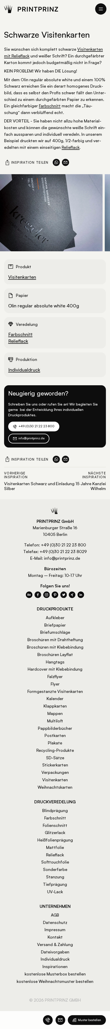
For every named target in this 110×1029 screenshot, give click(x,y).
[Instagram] (46, 594)
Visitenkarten (22, 277)
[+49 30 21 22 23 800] (48, 1020)
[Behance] (29, 594)
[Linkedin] (81, 594)
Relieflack (71, 147)
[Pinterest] (55, 594)
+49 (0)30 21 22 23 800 (63, 544)
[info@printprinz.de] (60, 1020)
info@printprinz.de (62, 558)
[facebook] (38, 594)
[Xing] (72, 594)
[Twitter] (63, 594)
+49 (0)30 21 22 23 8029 (63, 551)
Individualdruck (24, 369)
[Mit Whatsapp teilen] (56, 162)
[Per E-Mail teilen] (65, 162)
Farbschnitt (50, 105)
